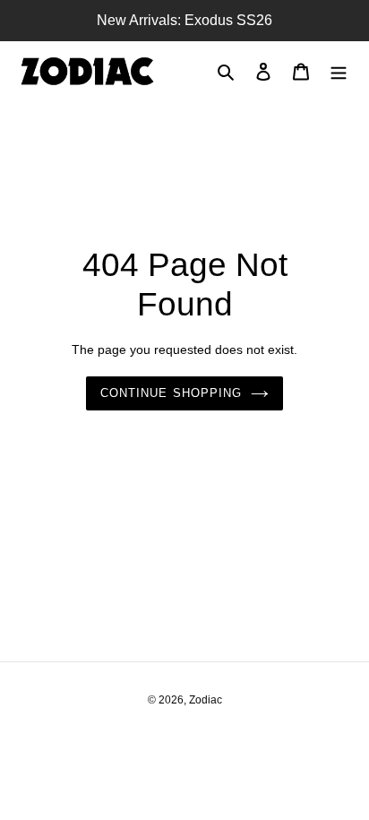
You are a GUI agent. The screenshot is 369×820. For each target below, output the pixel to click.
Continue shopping (171, 393)
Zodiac (205, 700)
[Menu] (338, 71)
